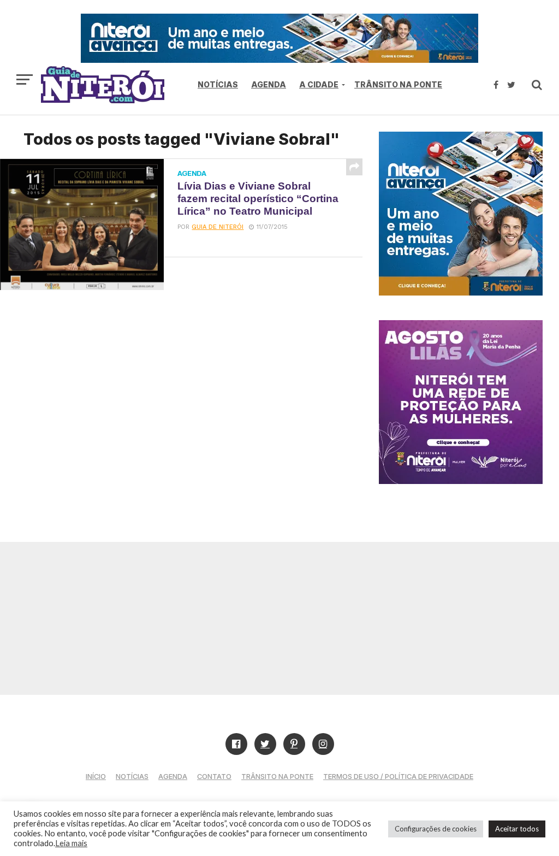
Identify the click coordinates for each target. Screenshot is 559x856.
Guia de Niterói (217, 227)
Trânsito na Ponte (398, 84)
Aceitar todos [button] (517, 828)
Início (96, 776)
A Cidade (318, 84)
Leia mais (71, 843)
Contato (214, 776)
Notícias (218, 84)
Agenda (268, 84)
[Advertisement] (279, 618)
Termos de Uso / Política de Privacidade (398, 776)
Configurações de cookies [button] (436, 828)
